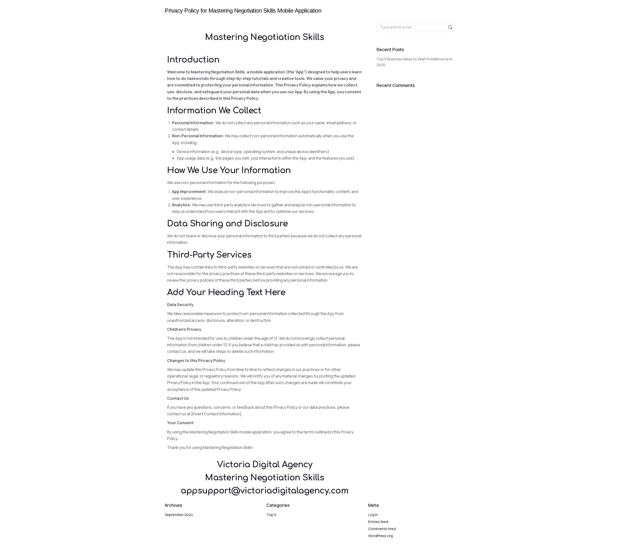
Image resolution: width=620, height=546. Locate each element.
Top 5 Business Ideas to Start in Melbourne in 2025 (414, 61)
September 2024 (179, 514)
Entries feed (378, 521)
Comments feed (382, 528)
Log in (373, 514)
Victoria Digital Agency (264, 464)
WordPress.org (380, 535)
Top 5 (271, 514)
